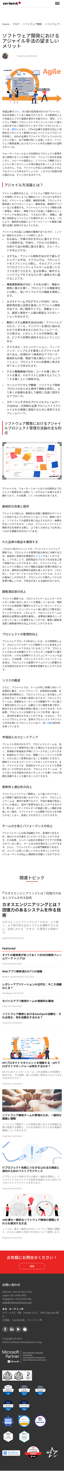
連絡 (32, 1266)
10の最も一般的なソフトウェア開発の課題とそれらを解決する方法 (30, 1221)
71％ (16, 111)
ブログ (15, 24)
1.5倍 (48, 723)
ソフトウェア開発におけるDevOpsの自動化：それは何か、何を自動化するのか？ (31, 1015)
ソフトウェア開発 (32, 24)
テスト (39, 556)
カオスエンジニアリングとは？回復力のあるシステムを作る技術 (31, 910)
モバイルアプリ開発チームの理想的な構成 (28, 1001)
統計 (14, 129)
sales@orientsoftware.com (17, 1302)
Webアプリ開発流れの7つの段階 (22, 971)
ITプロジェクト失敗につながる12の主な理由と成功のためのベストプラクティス (31, 1169)
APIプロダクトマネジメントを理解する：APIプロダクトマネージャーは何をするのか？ (31, 1064)
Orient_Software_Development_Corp (12, 3)
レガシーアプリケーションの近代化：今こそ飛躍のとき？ (32, 986)
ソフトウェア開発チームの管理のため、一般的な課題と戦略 (32, 1116)
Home (5, 24)
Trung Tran (21, 56)
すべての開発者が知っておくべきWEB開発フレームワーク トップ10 (32, 956)
